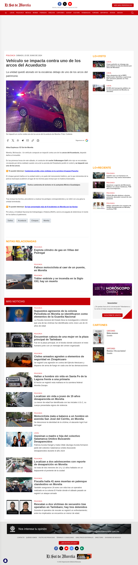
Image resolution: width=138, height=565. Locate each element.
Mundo (35, 13)
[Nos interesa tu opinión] (69, 529)
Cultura (76, 13)
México (28, 13)
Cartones (60, 13)
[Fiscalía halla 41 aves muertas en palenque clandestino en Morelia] (19, 487)
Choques (34, 221)
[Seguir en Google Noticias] (87, 140)
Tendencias (85, 13)
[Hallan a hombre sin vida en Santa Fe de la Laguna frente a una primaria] (19, 381)
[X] (65, 4)
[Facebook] (60, 4)
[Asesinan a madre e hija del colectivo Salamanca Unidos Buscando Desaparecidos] (19, 443)
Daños (10, 221)
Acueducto (22, 221)
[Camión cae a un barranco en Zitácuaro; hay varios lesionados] (99, 175)
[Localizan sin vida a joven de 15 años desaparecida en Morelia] (19, 400)
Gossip (69, 13)
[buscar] (132, 12)
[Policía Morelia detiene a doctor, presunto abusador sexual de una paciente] (99, 196)
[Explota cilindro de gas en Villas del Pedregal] (19, 253)
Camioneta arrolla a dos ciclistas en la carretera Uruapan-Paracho (51, 171)
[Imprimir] (38, 140)
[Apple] (77, 548)
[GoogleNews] (72, 548)
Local (12, 13)
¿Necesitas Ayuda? (69, 543)
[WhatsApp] (17, 140)
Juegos (120, 13)
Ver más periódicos (123, 5)
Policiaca (20, 13)
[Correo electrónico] (27, 140)
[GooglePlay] (82, 548)
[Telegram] (22, 140)
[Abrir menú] (5, 12)
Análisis (51, 13)
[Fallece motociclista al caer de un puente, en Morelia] (19, 267)
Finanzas (43, 13)
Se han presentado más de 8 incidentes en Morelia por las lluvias (51, 207)
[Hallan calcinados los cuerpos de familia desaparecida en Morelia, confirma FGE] (99, 206)
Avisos (112, 13)
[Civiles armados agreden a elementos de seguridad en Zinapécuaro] (19, 361)
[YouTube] (70, 4)
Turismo (95, 13)
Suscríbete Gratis (112, 315)
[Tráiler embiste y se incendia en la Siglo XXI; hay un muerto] (19, 281)
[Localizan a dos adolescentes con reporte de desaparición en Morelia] (19, 466)
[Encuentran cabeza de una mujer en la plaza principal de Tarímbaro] (19, 341)
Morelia (46, 221)
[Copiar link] (32, 140)
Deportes (104, 13)
